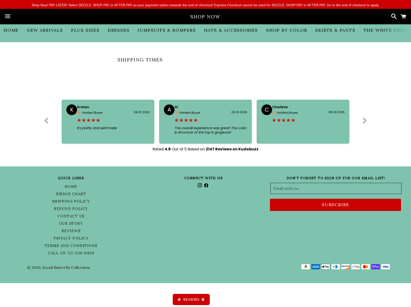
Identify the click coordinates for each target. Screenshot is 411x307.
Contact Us (71, 216)
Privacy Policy (71, 238)
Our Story (71, 223)
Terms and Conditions (71, 245)
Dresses (119, 30)
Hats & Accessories (231, 30)
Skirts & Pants (335, 30)
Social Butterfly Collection (66, 267)
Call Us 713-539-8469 (71, 253)
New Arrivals (45, 30)
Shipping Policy (71, 201)
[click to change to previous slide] (46, 121)
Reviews (71, 231)
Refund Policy (71, 208)
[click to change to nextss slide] (365, 121)
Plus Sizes (85, 30)
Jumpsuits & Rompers (166, 30)
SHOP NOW (205, 17)
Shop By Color (286, 30)
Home (11, 30)
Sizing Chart (71, 194)
